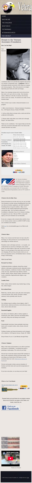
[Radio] (21, 153)
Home (4, 16)
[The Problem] (10, 444)
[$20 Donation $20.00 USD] (21, 140)
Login (28, 477)
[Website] (21, 155)
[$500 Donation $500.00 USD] (21, 146)
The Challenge (7, 23)
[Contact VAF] (10, 448)
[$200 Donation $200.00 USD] (21, 145)
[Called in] (21, 157)
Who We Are (6, 19)
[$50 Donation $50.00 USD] (21, 141)
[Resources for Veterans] (10, 440)
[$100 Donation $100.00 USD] (21, 143)
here (5, 226)
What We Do (6, 26)
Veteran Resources (8, 32)
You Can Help (6, 36)
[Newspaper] (21, 158)
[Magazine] (21, 160)
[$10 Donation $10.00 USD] (21, 138)
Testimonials (6, 29)
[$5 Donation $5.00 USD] (21, 137)
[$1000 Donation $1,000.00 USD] (21, 148)
